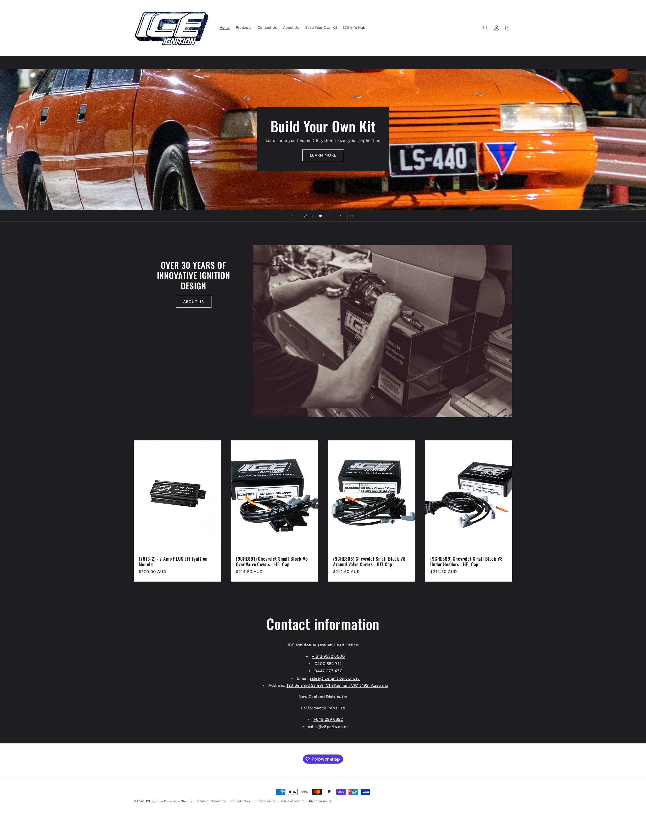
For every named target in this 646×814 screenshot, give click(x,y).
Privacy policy (266, 801)
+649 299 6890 (328, 719)
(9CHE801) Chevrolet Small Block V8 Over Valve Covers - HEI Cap (272, 561)
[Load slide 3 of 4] (320, 216)
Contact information (211, 801)
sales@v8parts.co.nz (328, 726)
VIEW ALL (437, 155)
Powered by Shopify (178, 801)
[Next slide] (340, 215)
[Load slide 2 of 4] (313, 216)
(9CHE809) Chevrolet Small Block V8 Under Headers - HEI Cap (466, 561)
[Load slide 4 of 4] (328, 216)
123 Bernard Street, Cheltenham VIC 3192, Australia (337, 685)
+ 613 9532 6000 (328, 656)
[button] (485, 28)
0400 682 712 (328, 663)
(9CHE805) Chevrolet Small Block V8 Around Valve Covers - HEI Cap (369, 561)
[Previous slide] (293, 215)
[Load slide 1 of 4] (305, 216)
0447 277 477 (328, 671)
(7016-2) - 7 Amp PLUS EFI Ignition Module (173, 561)
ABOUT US (193, 301)
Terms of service (292, 801)
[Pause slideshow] (353, 215)
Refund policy (241, 801)
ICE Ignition (154, 801)
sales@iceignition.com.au (335, 678)
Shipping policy (320, 801)
